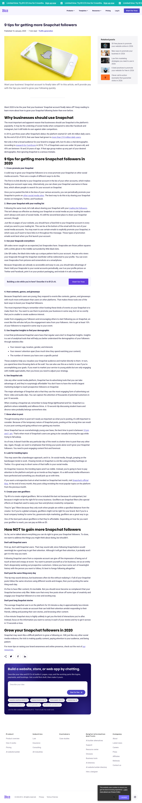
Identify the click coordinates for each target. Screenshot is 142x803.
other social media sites (33, 195)
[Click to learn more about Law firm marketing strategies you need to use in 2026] (105, 60)
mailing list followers (78, 208)
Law (34, 738)
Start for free (132, 11)
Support (89, 745)
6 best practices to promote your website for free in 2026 (123, 69)
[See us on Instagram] (135, 797)
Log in (117, 11)
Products (70, 11)
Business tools (91, 758)
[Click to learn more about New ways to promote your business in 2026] (105, 53)
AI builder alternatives (94, 740)
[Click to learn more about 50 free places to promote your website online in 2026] (105, 45)
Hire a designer (92, 772)
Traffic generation (46, 31)
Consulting (37, 747)
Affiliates (116, 756)
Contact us (117, 765)
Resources (96, 11)
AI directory (90, 763)
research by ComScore (26, 145)
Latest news (117, 743)
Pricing (108, 11)
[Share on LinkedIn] (25, 656)
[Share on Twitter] (11, 656)
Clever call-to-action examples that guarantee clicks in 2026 (121, 78)
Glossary (89, 754)
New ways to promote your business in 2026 (122, 52)
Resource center (92, 749)
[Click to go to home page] (11, 10)
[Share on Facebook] (18, 656)
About (115, 738)
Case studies (64, 738)
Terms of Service (52, 797)
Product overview (12, 738)
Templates (82, 11)
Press (115, 752)
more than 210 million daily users (66, 137)
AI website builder (13, 752)
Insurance (36, 743)
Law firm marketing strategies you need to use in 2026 (123, 61)
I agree (124, 797)
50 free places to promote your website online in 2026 (122, 44)
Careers (116, 747)
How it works (11, 743)
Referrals (116, 761)
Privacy (41, 797)
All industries (38, 752)
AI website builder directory (96, 767)
